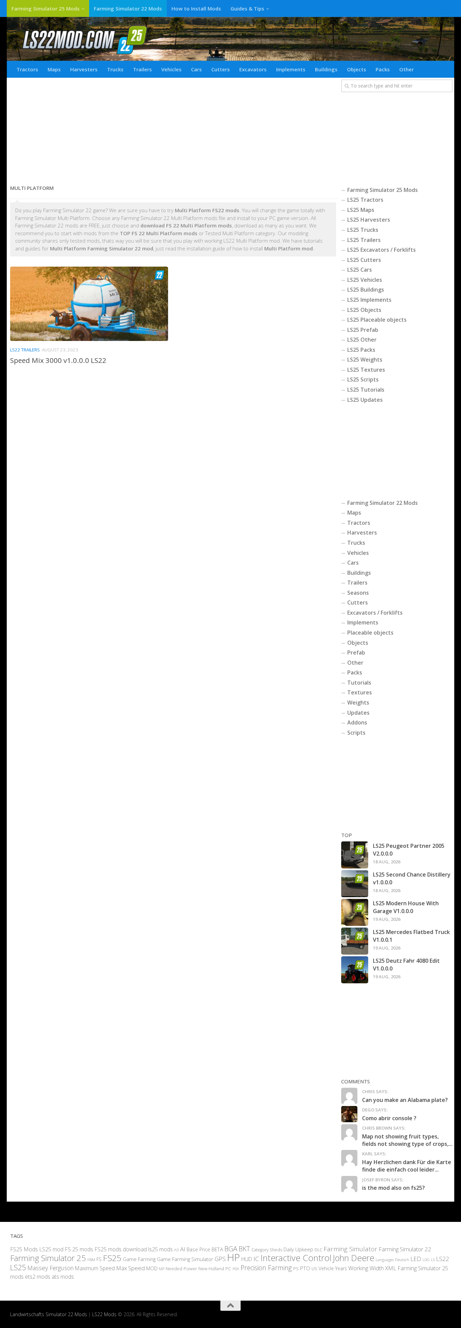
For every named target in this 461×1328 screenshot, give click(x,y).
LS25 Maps (360, 210)
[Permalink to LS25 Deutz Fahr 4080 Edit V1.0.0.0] (354, 969)
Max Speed (130, 1268)
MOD (152, 1268)
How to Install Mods (196, 8)
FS (99, 1259)
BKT (244, 1248)
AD (176, 1249)
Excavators (253, 69)
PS (296, 1268)
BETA (217, 1249)
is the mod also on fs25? (393, 1187)
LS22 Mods (104, 1314)
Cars (196, 69)
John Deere (353, 1257)
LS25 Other (362, 339)
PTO (305, 1268)
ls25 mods (160, 1249)
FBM (91, 1259)
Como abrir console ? (389, 1118)
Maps (54, 69)
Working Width (366, 1268)
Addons (357, 722)
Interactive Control (296, 1257)
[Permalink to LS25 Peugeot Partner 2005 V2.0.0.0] (354, 854)
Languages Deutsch (392, 1259)
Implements (290, 69)
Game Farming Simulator (185, 1259)
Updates (358, 712)
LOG (426, 1259)
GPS (220, 1259)
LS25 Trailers (364, 240)
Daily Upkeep (298, 1249)
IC (256, 1258)
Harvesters (84, 69)
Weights (358, 702)
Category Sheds (266, 1250)
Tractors (27, 69)
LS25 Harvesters (368, 219)
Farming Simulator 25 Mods (45, 8)
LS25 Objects (364, 310)
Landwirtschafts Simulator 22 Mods (48, 1314)
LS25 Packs (361, 349)
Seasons (358, 592)
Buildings (326, 69)
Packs (383, 69)
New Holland (211, 1268)
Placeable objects (370, 632)
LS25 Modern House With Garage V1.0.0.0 (406, 907)
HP (233, 1257)
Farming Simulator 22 (405, 1249)
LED (415, 1259)
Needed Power (181, 1268)
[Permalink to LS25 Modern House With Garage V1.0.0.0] (354, 912)
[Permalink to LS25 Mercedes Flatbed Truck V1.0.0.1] (354, 941)
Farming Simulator (350, 1249)
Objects (356, 69)
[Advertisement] (173, 128)
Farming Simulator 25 (48, 1258)
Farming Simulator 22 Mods (128, 8)
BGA (230, 1248)
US (314, 1268)
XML (390, 1268)
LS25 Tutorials (365, 389)
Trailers (142, 69)
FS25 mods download (120, 1249)
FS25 (112, 1257)
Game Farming (139, 1259)
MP (161, 1268)
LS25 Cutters (364, 260)
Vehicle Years (333, 1268)
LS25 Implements (369, 299)
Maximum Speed (95, 1268)
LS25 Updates (365, 399)
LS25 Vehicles (364, 280)
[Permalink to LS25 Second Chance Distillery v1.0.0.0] (354, 883)
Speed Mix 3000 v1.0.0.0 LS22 (58, 360)
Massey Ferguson (50, 1268)
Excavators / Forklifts (375, 612)
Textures (359, 692)
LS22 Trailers (25, 350)
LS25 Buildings (365, 289)
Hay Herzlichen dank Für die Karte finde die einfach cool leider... (406, 1165)
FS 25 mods (79, 1249)
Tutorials (359, 682)
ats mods (63, 1276)
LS (433, 1259)
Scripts (356, 732)
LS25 (18, 1267)
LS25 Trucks (362, 229)
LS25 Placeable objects (377, 319)
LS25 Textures (366, 369)
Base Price (198, 1249)
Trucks (115, 69)
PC (228, 1268)
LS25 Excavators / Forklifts (381, 249)
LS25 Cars (359, 269)
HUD (246, 1259)
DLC (318, 1250)
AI (182, 1249)
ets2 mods (37, 1276)
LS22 (442, 1259)
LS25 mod (51, 1249)
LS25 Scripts (363, 379)
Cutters (220, 69)
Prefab (356, 652)
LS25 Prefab (362, 330)
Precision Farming (266, 1267)
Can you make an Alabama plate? (405, 1100)
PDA (236, 1268)
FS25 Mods (24, 1249)
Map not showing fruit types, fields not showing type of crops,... (407, 1140)
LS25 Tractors (365, 199)
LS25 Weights (364, 359)
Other (406, 69)
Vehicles (171, 69)
